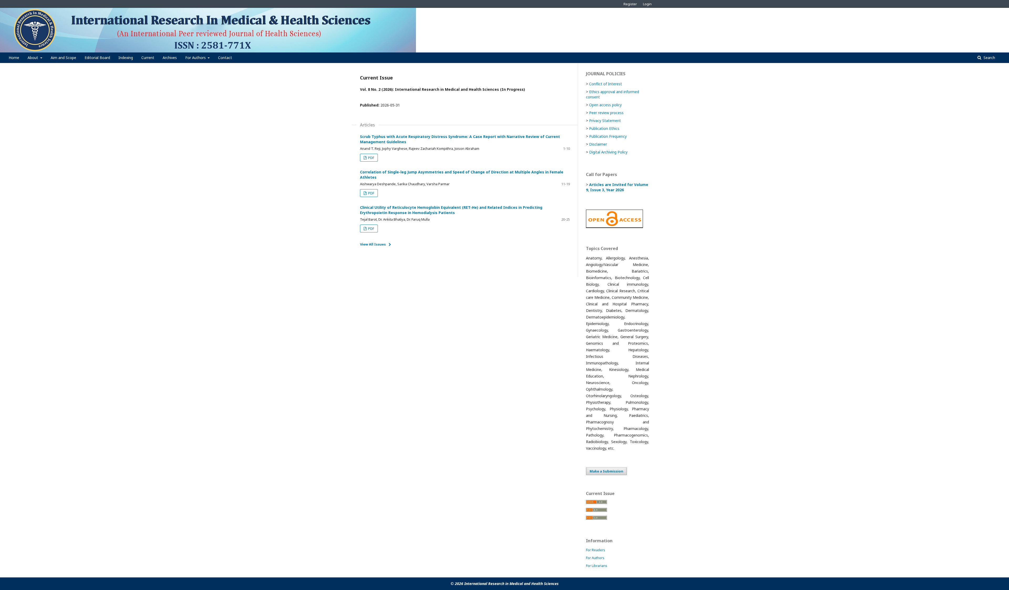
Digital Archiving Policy (608, 152)
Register (630, 4)
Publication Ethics (604, 128)
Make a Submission (606, 471)
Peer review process (606, 112)
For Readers (595, 550)
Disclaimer (598, 144)
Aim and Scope (63, 57)
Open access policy (605, 104)
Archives (170, 57)
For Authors (196, 57)
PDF (370, 157)
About (33, 57)
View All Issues (373, 244)
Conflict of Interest (605, 83)
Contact (225, 57)
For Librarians (596, 565)
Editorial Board (97, 57)
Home (14, 57)
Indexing (126, 57)
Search (988, 57)
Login (647, 4)
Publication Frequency (608, 136)
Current (147, 57)
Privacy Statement (605, 120)
